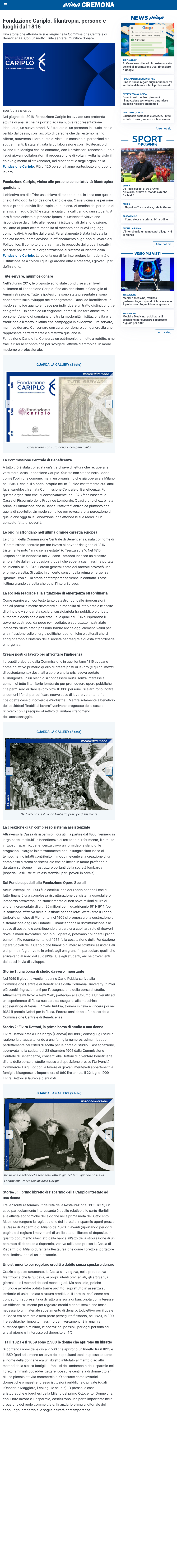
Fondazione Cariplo (18, 166)
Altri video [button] (164, 332)
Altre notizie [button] (163, 128)
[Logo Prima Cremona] (88, 5)
